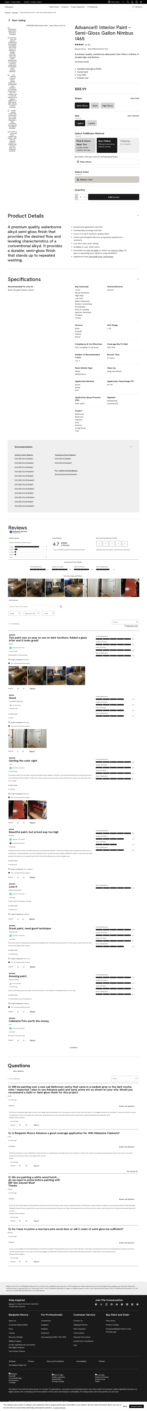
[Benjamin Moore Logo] (11, 7)
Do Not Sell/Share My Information (22, 1345)
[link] (136, 2)
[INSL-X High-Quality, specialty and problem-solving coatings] (62, 1377)
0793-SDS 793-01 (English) (24, 458)
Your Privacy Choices (17, 1351)
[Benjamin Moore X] (122, 1305)
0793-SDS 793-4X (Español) (24, 497)
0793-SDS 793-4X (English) (24, 493)
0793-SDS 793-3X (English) (24, 484)
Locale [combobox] (46, 613)
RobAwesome (13, 932)
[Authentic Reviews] (18, 532)
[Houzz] (127, 1305)
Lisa (10, 1024)
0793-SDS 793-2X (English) (24, 476)
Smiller (11, 644)
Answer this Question (126, 1106)
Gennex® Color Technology (101, 256)
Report (32, 688)
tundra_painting (14, 979)
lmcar (9, 1136)
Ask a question (18, 1071)
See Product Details (82, 61)
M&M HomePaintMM (15, 890)
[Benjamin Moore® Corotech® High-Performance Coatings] (19, 1377)
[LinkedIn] (132, 1305)
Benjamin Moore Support (17, 1117)
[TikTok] (137, 1305)
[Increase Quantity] (84, 197)
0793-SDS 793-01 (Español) (24, 463)
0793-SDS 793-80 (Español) (24, 506)
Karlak (9, 1096)
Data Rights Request (16, 1347)
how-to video (117, 250)
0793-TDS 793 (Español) (63, 463)
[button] (33, 2)
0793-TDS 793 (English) (63, 458)
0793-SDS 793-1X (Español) (24, 471)
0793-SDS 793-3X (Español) (24, 480)
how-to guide (93, 250)
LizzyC (11, 764)
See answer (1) (132, 1171)
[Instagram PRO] (106, 1304)
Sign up (11, 1304)
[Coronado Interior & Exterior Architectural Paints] (105, 1377)
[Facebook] (96, 1305)
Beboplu (10, 1232)
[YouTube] (111, 1305)
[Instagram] (101, 1305)
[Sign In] (132, 2)
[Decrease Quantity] (76, 197)
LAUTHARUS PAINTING (16, 701)
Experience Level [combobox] (30, 613)
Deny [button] (125, 1406)
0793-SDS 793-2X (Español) (24, 489)
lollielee (10, 1189)
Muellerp (11, 835)
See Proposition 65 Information (66, 474)
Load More (73, 1047)
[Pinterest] (117, 1305)
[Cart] (141, 2)
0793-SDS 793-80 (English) (24, 501)
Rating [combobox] (12, 613)
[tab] (12, 31)
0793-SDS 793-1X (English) (24, 467)
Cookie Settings (59, 1408)
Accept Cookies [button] (136, 1406)
